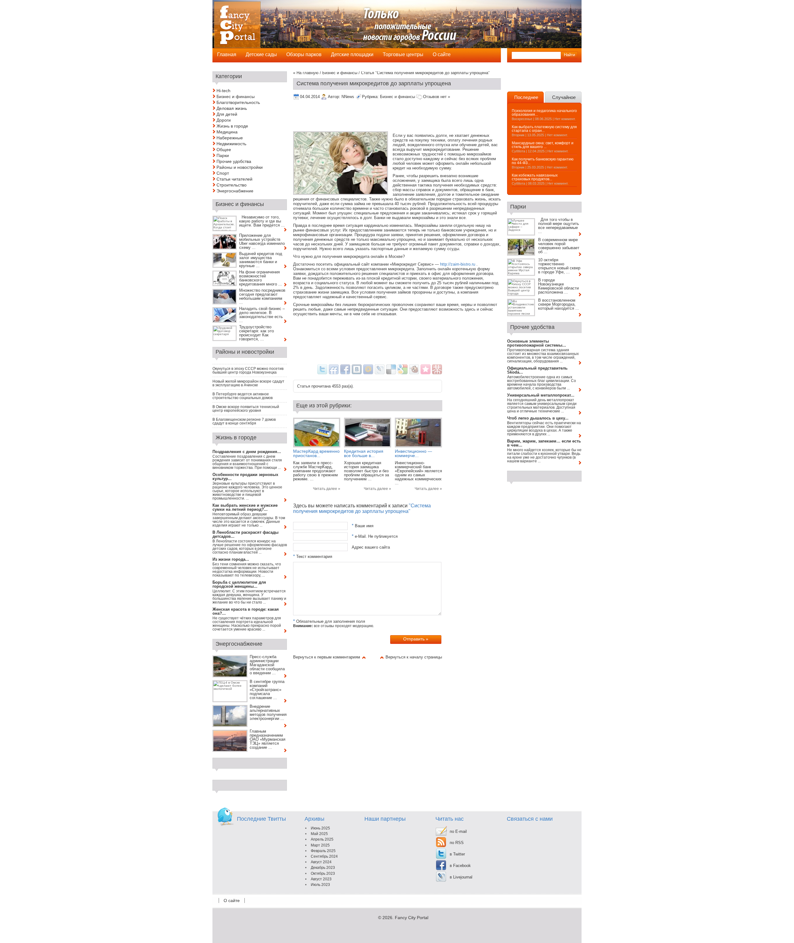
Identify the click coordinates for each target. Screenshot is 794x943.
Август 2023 (321, 879)
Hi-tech (223, 90)
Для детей (226, 114)
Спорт (222, 173)
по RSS (457, 842)
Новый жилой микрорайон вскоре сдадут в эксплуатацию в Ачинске (248, 383)
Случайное (564, 97)
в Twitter (457, 854)
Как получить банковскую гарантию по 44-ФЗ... (542, 161)
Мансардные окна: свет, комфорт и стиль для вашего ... (542, 145)
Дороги (223, 120)
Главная (226, 54)
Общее (223, 149)
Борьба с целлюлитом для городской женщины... (239, 584)
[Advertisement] (406, 116)
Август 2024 (321, 862)
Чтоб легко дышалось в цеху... (538, 418)
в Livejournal (461, 877)
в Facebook (460, 865)
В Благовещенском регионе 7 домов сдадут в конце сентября (244, 421)
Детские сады (261, 54)
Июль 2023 (320, 884)
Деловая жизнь (231, 108)
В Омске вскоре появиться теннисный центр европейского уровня (245, 409)
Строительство (231, 184)
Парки (222, 155)
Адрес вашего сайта (371, 547)
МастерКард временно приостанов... (316, 453)
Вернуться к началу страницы (414, 657)
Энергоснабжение (234, 190)
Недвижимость (231, 143)
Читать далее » (326, 489)
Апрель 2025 (322, 839)
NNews (347, 96)
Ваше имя (362, 525)
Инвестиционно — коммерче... (413, 453)
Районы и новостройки (239, 167)
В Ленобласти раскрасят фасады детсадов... (245, 534)
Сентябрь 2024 (324, 856)
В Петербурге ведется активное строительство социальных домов (242, 396)
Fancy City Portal (411, 917)
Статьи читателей (234, 179)
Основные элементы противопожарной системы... (536, 343)
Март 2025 (320, 845)
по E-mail (458, 831)
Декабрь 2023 (323, 867)
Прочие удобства (233, 161)
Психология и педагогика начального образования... (544, 113)
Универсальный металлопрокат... (540, 395)
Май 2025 (319, 834)
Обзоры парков (304, 54)
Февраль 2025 (323, 851)
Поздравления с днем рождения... (246, 451)
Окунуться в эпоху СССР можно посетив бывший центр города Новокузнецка (247, 370)
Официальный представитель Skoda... (537, 370)
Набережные (229, 137)
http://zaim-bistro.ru (457, 264)
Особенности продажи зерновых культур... (245, 476)
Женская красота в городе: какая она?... (245, 611)
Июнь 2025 (320, 828)
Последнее (526, 97)
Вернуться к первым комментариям (326, 657)
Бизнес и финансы (339, 72)
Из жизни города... (230, 559)
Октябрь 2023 (323, 873)
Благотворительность (238, 102)
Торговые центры (403, 54)
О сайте (232, 900)
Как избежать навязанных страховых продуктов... (535, 177)
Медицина (227, 131)
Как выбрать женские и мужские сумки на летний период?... (245, 507)
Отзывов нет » (436, 96)
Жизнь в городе (232, 125)
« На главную (306, 72)
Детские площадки (352, 54)
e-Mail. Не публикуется (375, 536)
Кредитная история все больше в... (363, 453)
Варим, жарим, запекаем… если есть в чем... (544, 443)
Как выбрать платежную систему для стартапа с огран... (544, 129)
